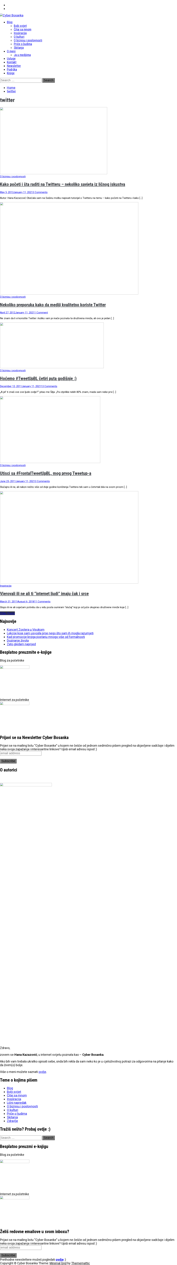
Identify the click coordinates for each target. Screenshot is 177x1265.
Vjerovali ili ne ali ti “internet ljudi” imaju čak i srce (44, 593)
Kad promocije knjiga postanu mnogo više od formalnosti (46, 637)
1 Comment (41, 312)
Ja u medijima (22, 55)
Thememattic (80, 1263)
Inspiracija (20, 33)
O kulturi (19, 36)
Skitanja (19, 47)
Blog (9, 22)
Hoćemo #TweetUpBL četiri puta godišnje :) (38, 378)
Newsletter (14, 66)
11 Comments (42, 601)
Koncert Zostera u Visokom (25, 629)
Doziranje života (18, 640)
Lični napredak (16, 1102)
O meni (11, 51)
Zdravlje (12, 1121)
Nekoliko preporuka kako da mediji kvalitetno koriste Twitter (53, 304)
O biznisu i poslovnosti (28, 40)
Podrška (12, 69)
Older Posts (7, 613)
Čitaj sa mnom (22, 29)
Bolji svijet (20, 26)
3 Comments (40, 192)
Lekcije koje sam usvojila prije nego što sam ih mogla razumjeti (50, 633)
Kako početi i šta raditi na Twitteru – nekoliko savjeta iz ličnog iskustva (62, 184)
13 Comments (49, 386)
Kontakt (11, 62)
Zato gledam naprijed (21, 644)
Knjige (11, 73)
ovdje (42, 1072)
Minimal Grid (58, 1263)
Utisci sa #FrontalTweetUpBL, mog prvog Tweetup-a (45, 473)
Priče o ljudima (23, 44)
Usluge (11, 58)
